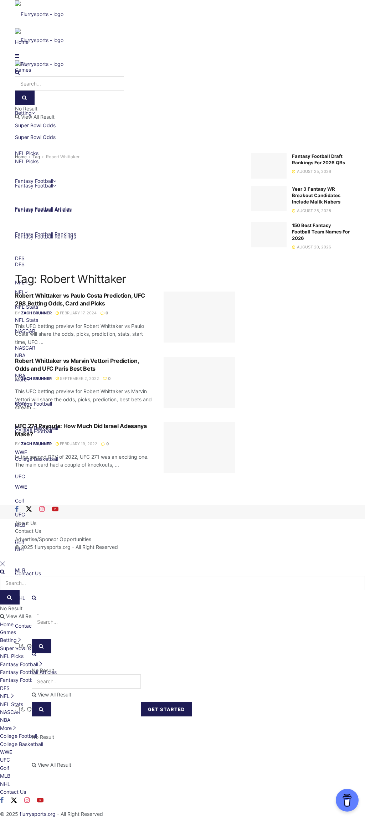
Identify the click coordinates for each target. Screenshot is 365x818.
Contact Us (28, 626)
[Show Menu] (17, 56)
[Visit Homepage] (39, 14)
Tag (36, 156)
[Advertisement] (125, 214)
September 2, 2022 (79, 378)
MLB (5, 776)
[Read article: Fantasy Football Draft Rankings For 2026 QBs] (269, 166)
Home (21, 156)
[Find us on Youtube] (55, 509)
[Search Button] (41, 709)
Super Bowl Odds (35, 137)
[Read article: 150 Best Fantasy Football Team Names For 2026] (269, 235)
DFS (5, 688)
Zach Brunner (36, 312)
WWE (6, 752)
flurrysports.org (53, 547)
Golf (19, 501)
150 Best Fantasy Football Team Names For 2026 (321, 231)
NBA (5, 720)
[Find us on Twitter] (29, 509)
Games (8, 632)
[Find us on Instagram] (42, 509)
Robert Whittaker (62, 156)
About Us (25, 523)
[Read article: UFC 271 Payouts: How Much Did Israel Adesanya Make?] (199, 447)
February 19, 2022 (78, 443)
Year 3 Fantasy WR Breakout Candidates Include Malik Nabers (316, 195)
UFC (5, 760)
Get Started (166, 709)
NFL (5, 696)
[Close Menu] (2, 564)
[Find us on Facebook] (17, 509)
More (6, 728)
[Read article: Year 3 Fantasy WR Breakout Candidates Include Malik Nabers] (269, 198)
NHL (20, 598)
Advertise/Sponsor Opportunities (53, 539)
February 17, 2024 (78, 312)
